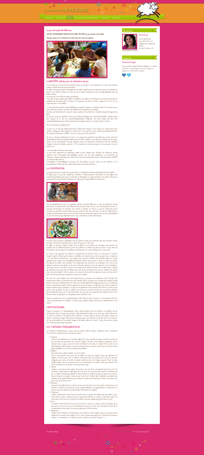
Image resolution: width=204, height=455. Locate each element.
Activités (61, 18)
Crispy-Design (153, 432)
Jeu (70, 18)
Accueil (49, 18)
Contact (116, 18)
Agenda (105, 18)
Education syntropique (87, 18)
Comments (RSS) (127, 432)
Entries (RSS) (118, 432)
